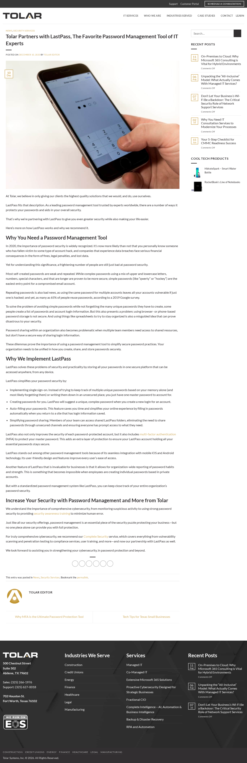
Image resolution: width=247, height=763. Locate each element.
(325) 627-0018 (25, 687)
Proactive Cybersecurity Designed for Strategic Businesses (151, 689)
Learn (240, 15)
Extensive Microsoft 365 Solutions (149, 679)
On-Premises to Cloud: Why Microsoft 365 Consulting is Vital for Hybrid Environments (221, 59)
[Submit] (237, 33)
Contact (227, 15)
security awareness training (52, 513)
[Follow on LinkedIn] (19, 711)
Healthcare (72, 694)
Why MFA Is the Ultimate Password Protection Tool (49, 616)
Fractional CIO (136, 699)
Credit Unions (74, 672)
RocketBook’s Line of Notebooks (222, 182)
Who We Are (152, 15)
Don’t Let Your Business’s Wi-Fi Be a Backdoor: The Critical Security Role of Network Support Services (220, 101)
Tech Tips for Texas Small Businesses (147, 616)
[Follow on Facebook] (6, 711)
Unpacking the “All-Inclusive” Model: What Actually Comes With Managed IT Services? (220, 79)
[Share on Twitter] (82, 563)
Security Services (24, 30)
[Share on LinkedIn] (103, 563)
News (9, 30)
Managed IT (134, 665)
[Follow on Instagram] (13, 711)
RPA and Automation (140, 727)
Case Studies (206, 15)
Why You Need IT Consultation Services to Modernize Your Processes (218, 123)
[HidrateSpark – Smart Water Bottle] (197, 172)
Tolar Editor (52, 54)
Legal (68, 702)
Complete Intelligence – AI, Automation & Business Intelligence (154, 709)
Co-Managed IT (136, 672)
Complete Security (96, 536)
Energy (69, 679)
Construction (73, 665)
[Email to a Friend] (89, 563)
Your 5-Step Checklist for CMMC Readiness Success (218, 141)
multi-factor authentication (158, 434)
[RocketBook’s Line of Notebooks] (197, 186)
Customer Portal (189, 3)
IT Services (130, 15)
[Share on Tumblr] (110, 563)
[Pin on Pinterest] (96, 563)
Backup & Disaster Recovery (145, 719)
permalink (82, 577)
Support (173, 3)
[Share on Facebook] (75, 563)
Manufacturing (75, 709)
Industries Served (179, 15)
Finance (70, 687)
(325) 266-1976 (21, 682)
